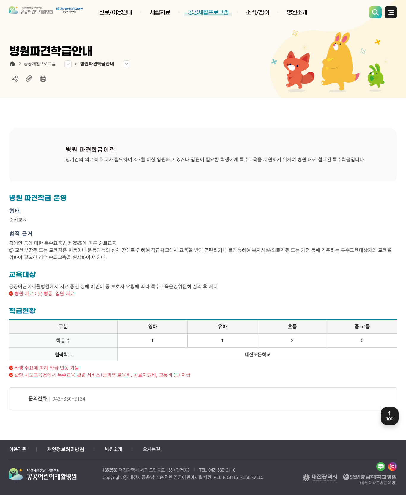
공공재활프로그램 (39, 63)
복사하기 (28, 78)
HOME (12, 63)
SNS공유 (14, 78)
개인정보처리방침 (65, 449)
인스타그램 (392, 466)
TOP (389, 419)
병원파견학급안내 (97, 63)
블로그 (380, 466)
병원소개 (113, 449)
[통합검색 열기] (375, 12)
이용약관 (17, 449)
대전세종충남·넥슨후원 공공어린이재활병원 (46, 14)
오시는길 (151, 449)
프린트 (43, 78)
